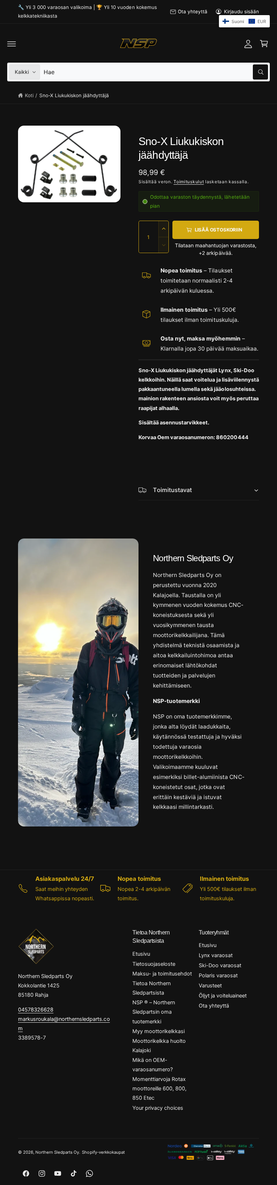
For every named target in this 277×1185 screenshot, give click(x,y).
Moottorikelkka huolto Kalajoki (159, 1046)
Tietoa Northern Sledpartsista (151, 988)
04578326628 (35, 1009)
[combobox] (156, 72)
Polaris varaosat (218, 975)
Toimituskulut (188, 181)
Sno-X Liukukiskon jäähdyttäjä (74, 95)
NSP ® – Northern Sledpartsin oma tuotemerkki (153, 1011)
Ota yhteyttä (192, 11)
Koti (29, 95)
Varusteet (210, 985)
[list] (138, 888)
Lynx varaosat (216, 955)
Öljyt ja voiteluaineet (223, 995)
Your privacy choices (157, 1108)
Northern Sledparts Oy (57, 1152)
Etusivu (141, 954)
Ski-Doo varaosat (220, 965)
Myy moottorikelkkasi (158, 1031)
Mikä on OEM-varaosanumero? (152, 1065)
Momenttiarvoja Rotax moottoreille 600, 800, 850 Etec (159, 1088)
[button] (11, 43)
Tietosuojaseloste (153, 964)
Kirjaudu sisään (241, 11)
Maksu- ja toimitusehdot (162, 973)
